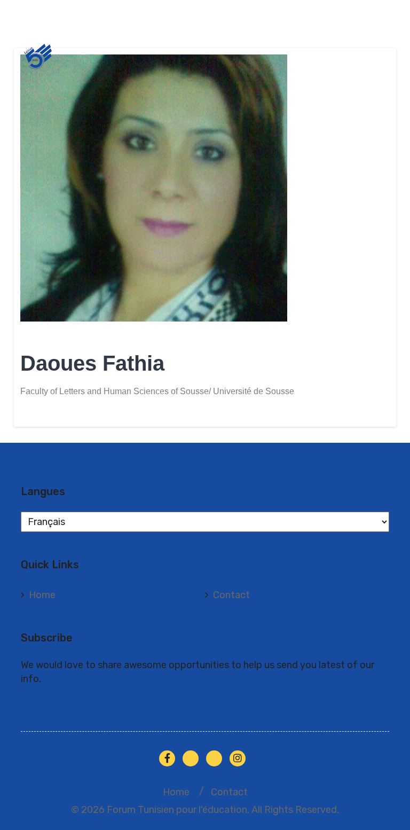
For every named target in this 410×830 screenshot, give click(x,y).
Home (42, 595)
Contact (231, 595)
